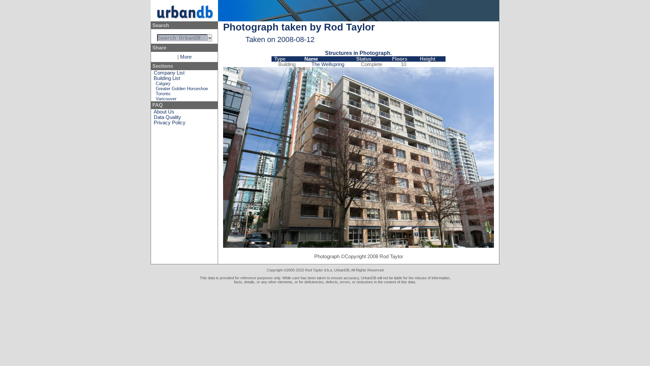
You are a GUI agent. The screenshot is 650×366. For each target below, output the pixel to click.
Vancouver (166, 98)
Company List (169, 73)
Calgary (163, 83)
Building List (167, 78)
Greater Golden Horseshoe (182, 88)
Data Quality (167, 117)
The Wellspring (327, 64)
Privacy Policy (170, 122)
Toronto (163, 93)
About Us (164, 112)
